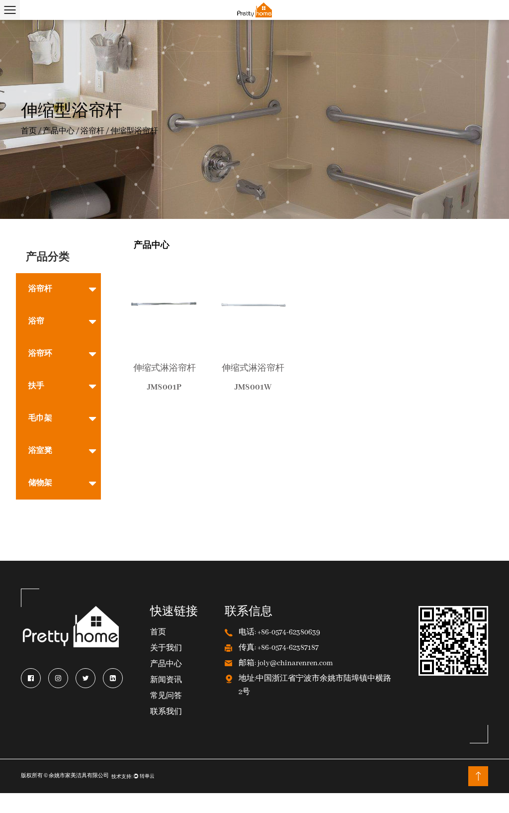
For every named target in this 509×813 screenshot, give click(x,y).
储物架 (40, 483)
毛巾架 (40, 418)
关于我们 (166, 648)
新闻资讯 (166, 680)
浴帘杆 (92, 131)
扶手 (36, 386)
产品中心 (59, 131)
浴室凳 (40, 450)
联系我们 (166, 712)
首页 (29, 131)
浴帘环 (40, 353)
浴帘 (36, 321)
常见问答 (166, 696)
